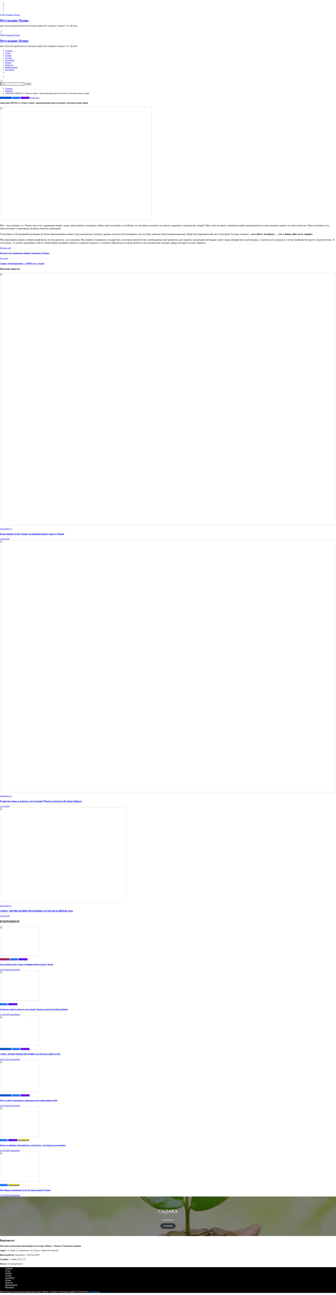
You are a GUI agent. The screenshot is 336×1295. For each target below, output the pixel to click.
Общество (25, 98)
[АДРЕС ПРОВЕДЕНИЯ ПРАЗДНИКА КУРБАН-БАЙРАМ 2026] (63, 901)
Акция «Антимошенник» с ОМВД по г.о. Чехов (22, 263)
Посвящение (23, 1140)
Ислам (8, 62)
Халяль (8, 55)
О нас (7, 53)
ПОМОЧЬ (168, 1226)
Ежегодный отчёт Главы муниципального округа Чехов (32, 534)
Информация (6, 98)
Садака (8, 58)
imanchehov (5, 529)
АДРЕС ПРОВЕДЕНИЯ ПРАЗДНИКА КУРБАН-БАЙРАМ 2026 (36, 911)
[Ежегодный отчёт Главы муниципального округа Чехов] (168, 524)
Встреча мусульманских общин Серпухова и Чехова (24, 253)
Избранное (5, 959)
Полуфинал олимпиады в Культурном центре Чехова (25, 1190)
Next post (4, 258)
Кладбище (9, 60)
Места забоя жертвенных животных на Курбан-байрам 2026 (28, 1100)
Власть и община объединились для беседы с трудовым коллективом (33, 1145)
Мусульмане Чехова (14, 20)
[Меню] (1, 31)
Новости (9, 65)
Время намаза (11, 67)
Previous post (5, 248)
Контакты (9, 70)
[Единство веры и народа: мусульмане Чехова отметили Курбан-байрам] (168, 791)
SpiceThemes (94, 1292)
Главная (8, 51)
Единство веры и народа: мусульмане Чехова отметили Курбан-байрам (41, 801)
